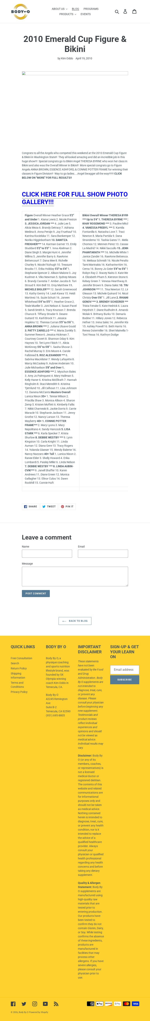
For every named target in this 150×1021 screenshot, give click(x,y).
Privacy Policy (19, 691)
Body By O (24, 1012)
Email (81, 546)
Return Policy (19, 668)
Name (25, 546)
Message (27, 563)
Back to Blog (78, 621)
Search (15, 663)
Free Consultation (21, 658)
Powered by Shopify (38, 1012)
